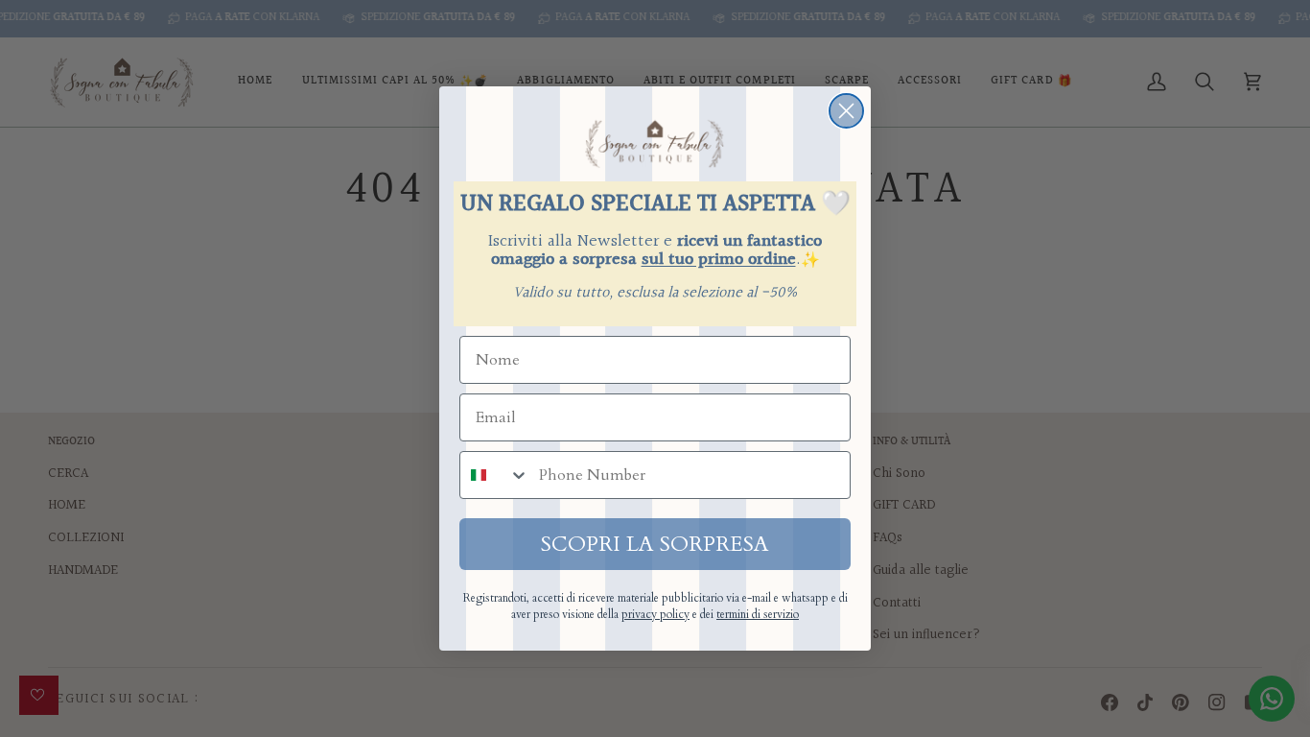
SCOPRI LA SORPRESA (655, 544)
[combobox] (494, 475)
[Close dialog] (846, 111)
